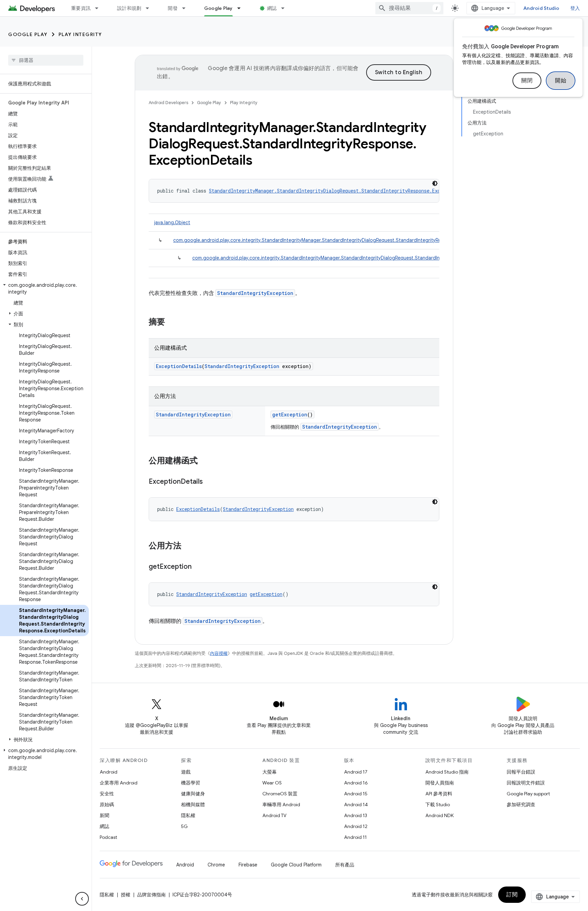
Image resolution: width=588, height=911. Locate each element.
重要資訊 (81, 8)
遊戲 (186, 772)
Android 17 (356, 772)
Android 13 (355, 815)
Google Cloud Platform (296, 865)
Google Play (218, 8)
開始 (560, 80)
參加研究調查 (521, 804)
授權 (125, 894)
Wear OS (272, 783)
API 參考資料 (438, 794)
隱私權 (188, 815)
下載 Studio (437, 804)
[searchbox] (45, 60)
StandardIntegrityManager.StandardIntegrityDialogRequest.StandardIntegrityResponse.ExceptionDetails (342, 190)
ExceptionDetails (179, 366)
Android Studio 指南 (447, 772)
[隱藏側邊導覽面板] (82, 899)
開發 (173, 8)
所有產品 (344, 865)
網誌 (272, 8)
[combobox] (409, 8)
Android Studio (541, 8)
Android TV (274, 815)
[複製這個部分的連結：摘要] (172, 322)
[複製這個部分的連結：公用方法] (188, 546)
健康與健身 (193, 794)
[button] (44, 288)
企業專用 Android (118, 783)
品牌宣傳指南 (151, 894)
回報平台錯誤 (521, 772)
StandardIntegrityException (255, 293)
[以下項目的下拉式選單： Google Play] (242, 8)
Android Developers (168, 102)
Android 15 (356, 794)
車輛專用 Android (281, 804)
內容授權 (219, 653)
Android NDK (439, 815)
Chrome (216, 865)
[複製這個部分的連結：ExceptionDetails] (209, 482)
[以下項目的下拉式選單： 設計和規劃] (150, 8)
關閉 (527, 80)
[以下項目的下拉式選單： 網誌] (286, 8)
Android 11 (355, 837)
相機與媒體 (193, 804)
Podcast (108, 837)
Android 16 (356, 783)
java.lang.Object (172, 222)
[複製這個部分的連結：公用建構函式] (204, 461)
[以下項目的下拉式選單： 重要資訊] (100, 8)
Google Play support (528, 794)
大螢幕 (269, 772)
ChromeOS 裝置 (279, 794)
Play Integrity (80, 34)
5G (184, 826)
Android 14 (356, 804)
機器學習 (190, 783)
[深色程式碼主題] (435, 183)
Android (108, 772)
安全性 (107, 794)
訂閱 (512, 894)
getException (289, 414)
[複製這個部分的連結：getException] (198, 567)
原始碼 (107, 804)
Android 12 (356, 826)
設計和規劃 (129, 8)
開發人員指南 (439, 783)
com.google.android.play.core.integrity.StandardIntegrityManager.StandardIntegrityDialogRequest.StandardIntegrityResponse (315, 240)
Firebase (248, 865)
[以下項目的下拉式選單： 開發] (187, 8)
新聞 (104, 815)
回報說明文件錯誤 (526, 783)
